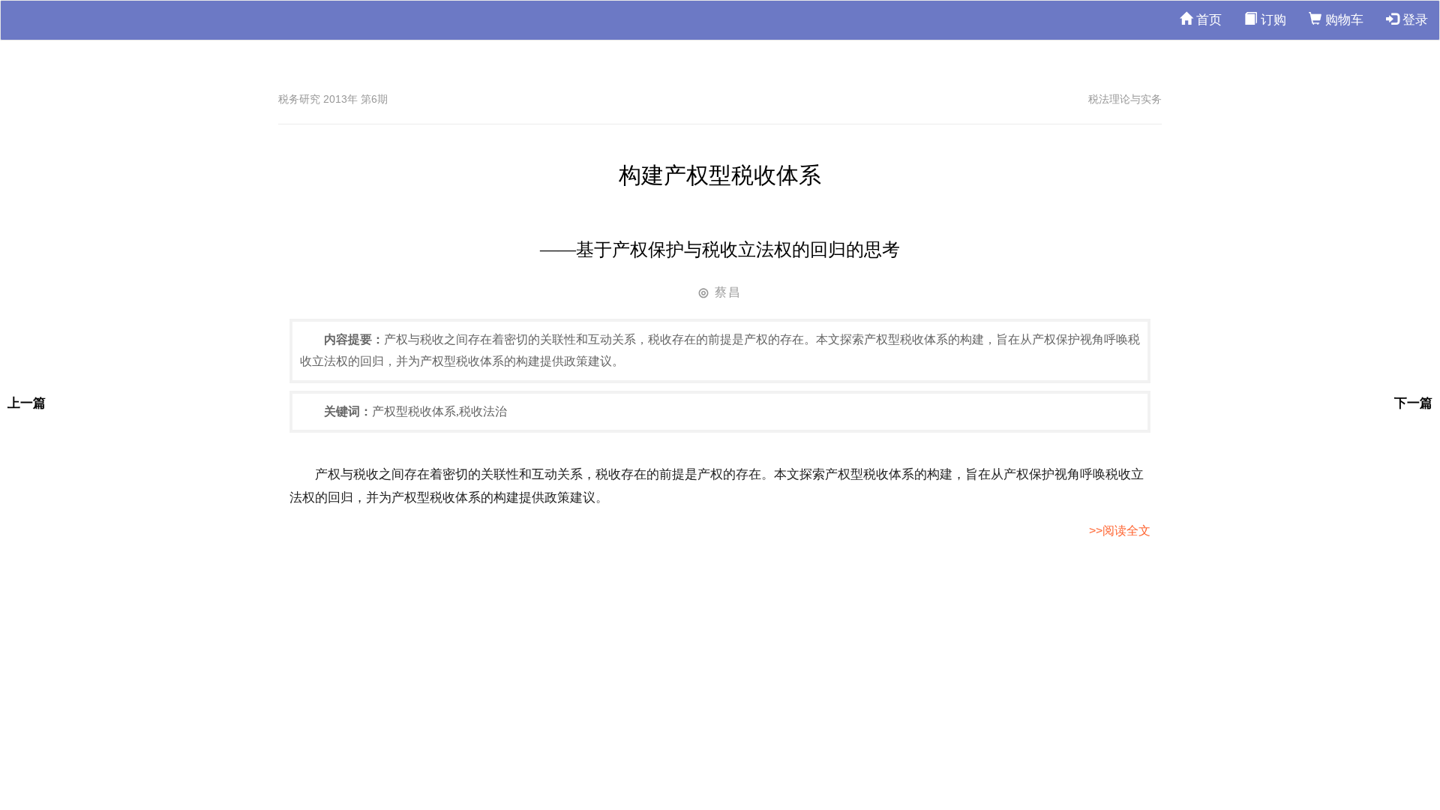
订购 (1271, 20)
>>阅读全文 (1119, 530)
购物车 (1343, 20)
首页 (1207, 20)
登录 (1413, 20)
